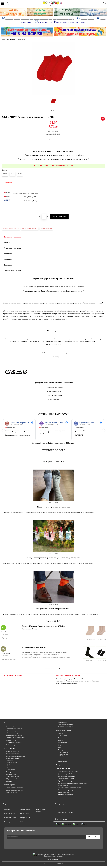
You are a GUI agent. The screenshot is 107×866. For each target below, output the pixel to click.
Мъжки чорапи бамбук (12, 753)
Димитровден (11, 769)
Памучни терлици (64, 151)
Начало (3, 39)
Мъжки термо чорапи (12, 758)
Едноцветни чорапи (63, 768)
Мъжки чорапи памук (12, 751)
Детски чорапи (9, 785)
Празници (60, 750)
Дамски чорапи (11, 39)
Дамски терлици (21, 39)
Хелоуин (9, 766)
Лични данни (24, 813)
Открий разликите (11, 774)
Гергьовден (10, 768)
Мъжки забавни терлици (66, 724)
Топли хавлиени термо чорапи (66, 790)
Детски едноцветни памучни (14, 790)
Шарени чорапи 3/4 (11, 779)
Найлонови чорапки (12, 745)
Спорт (59, 747)
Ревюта (7, 242)
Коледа (9, 764)
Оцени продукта (51, 110)
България (9, 781)
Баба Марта (62, 756)
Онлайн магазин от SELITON (53, 864)
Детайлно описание (12, 237)
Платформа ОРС (25, 817)
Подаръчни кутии (62, 765)
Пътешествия (61, 738)
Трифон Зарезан (63, 754)
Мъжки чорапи (9, 748)
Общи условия (25, 809)
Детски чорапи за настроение (14, 787)
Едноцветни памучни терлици (66, 776)
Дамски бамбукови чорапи (14, 735)
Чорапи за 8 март (12, 762)
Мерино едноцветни (63, 785)
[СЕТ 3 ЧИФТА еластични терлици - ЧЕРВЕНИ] (53, 94)
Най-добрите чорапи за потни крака (53, 507)
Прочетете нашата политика (53, 856)
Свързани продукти (12, 248)
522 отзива (70, 443)
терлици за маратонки (29, 228)
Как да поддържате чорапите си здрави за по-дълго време (53, 558)
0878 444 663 (68, 812)
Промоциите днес (10, 817)
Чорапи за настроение (63, 730)
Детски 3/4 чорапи (11, 792)
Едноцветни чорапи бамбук (65, 774)
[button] (104, 429)
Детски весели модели (12, 776)
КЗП (21, 822)
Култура (60, 745)
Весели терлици (62, 742)
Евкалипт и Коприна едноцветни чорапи (69, 787)
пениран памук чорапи (11, 228)
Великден (10, 760)
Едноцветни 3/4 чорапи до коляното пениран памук (72, 783)
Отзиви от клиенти (12, 270)
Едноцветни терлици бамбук (66, 778)
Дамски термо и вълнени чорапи (15, 737)
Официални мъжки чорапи (65, 726)
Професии (61, 740)
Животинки (61, 733)
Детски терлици (62, 761)
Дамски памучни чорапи (13, 726)
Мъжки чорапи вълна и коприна (15, 756)
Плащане (8, 259)
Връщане (8, 254)
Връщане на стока (10, 813)
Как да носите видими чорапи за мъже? (53, 609)
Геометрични (10, 772)
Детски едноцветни (63, 792)
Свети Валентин (63, 752)
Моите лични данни (53, 859)
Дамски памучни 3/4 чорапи (14, 728)
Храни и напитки (62, 735)
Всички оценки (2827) (53, 669)
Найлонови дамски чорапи (65, 794)
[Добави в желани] (101, 182)
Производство (8, 822)
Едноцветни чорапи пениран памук (68, 771)
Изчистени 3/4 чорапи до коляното (17, 732)
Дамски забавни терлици (14, 742)
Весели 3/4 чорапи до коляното (16, 731)
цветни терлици (46, 228)
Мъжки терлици (62, 722)
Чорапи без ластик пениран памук (67, 781)
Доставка (8, 265)
